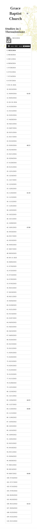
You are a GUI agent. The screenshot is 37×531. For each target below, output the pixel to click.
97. (11, 465)
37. (11, 206)
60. (11, 305)
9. (11, 85)
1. (11, 50)
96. (11, 461)
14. (11, 106)
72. (11, 357)
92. (11, 443)
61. (11, 309)
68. (11, 340)
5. (11, 68)
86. (11, 417)
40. (11, 219)
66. (11, 331)
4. (11, 63)
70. (11, 348)
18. (11, 124)
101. (12, 482)
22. (11, 141)
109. (12, 517)
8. (11, 81)
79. (11, 387)
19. (11, 128)
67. (11, 335)
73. (11, 361)
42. (11, 227)
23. (11, 145)
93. (11, 448)
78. (11, 383)
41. (11, 223)
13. (12, 102)
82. (11, 400)
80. (11, 391)
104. (12, 495)
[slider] (27, 46)
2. (11, 55)
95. (11, 456)
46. (11, 245)
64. (11, 322)
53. (11, 275)
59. (11, 301)
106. (12, 504)
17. (11, 119)
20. (11, 132)
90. (11, 435)
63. (11, 318)
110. (12, 521)
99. (11, 473)
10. (11, 89)
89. (11, 430)
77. (11, 378)
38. (11, 210)
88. (11, 426)
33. (11, 188)
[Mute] (24, 46)
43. (11, 232)
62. (11, 314)
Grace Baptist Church (15, 13)
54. (11, 279)
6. (11, 72)
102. (12, 486)
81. (11, 396)
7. (11, 76)
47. (11, 249)
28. (11, 167)
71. (11, 353)
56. (11, 288)
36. (11, 201)
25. (11, 154)
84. (11, 409)
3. (11, 59)
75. (11, 370)
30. (11, 176)
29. (11, 171)
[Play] (9, 46)
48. (11, 253)
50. (11, 262)
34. (11, 193)
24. (11, 150)
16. (11, 115)
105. (12, 499)
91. (11, 439)
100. (12, 478)
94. (11, 452)
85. (11, 413)
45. (11, 240)
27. (11, 163)
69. (11, 344)
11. (11, 93)
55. (11, 283)
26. (11, 158)
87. (11, 422)
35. (11, 197)
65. (11, 327)
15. (11, 111)
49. (12, 258)
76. (11, 374)
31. (11, 180)
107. (12, 508)
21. (11, 137)
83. (11, 404)
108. (12, 512)
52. (11, 271)
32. (11, 184)
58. (11, 296)
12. (11, 98)
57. (11, 292)
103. (12, 491)
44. (11, 236)
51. (11, 266)
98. (11, 469)
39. (11, 214)
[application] (18, 46)
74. (11, 366)
